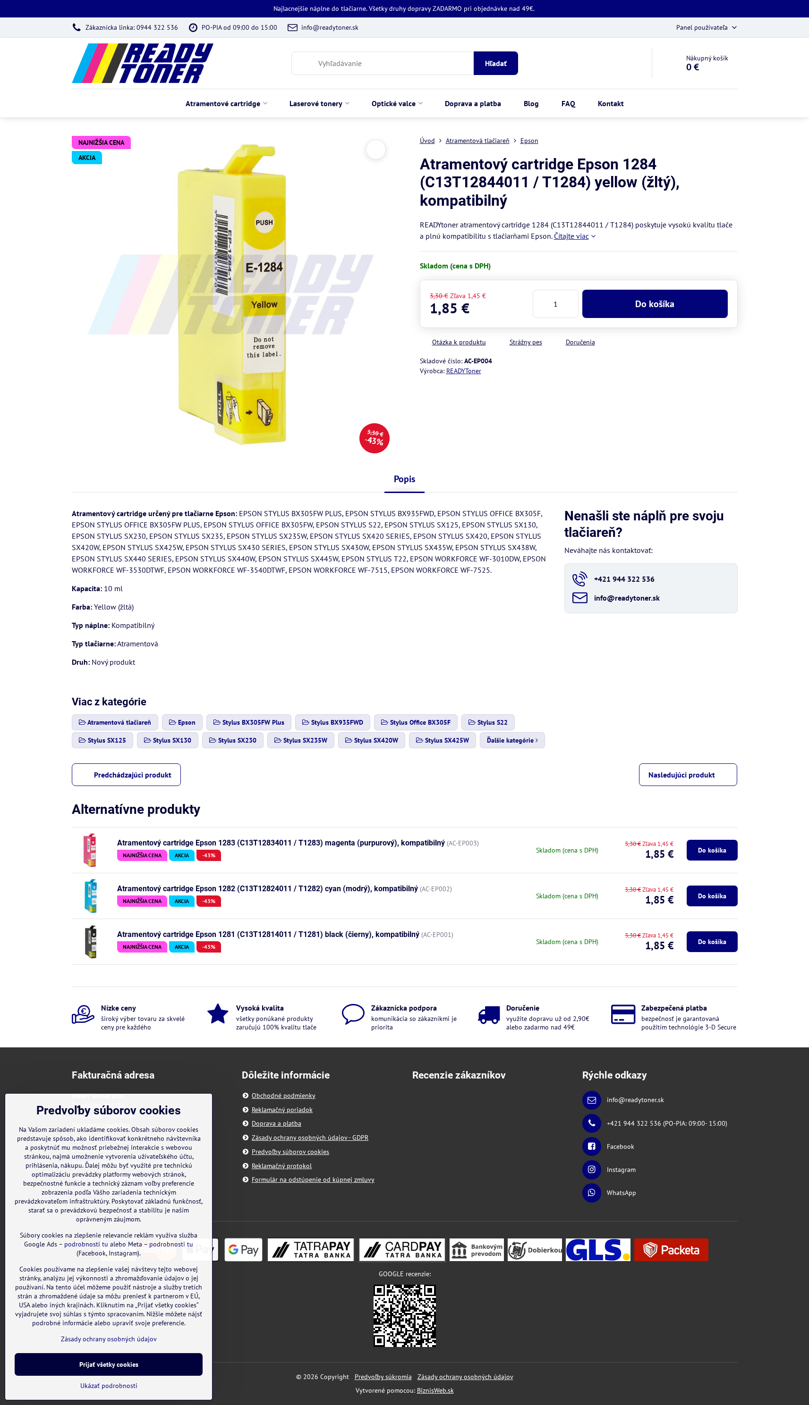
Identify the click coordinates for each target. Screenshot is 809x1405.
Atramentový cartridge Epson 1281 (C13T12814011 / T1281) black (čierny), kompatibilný (268, 934)
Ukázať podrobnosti (108, 1385)
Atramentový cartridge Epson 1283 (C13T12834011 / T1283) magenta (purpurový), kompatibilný (281, 842)
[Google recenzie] (405, 1315)
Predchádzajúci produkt (132, 774)
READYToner (463, 371)
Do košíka (654, 304)
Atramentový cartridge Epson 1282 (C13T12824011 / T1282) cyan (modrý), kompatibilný (267, 888)
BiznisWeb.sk (435, 1390)
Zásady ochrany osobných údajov (465, 1376)
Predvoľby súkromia (383, 1376)
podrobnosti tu (86, 1244)
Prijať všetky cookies (108, 1364)
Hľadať (496, 63)
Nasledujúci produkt (681, 774)
